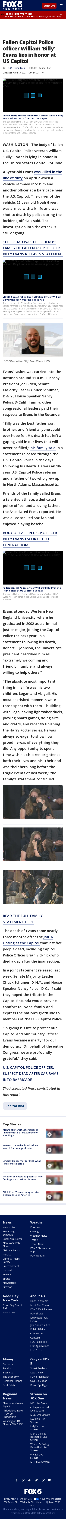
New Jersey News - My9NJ (13, 1405)
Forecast (35, 1227)
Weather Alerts (38, 1235)
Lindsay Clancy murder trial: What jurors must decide (22, 1162)
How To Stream (39, 1301)
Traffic (34, 1239)
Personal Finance (12, 1381)
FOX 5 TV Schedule (41, 1309)
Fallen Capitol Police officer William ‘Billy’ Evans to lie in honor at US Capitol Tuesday (32, 589)
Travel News (37, 1244)
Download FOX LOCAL (39, 1319)
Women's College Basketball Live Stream (40, 1447)
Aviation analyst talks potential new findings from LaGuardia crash (23, 1178)
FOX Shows (36, 1313)
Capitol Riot (45, 67)
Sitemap (7, 1287)
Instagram (23, 1480)
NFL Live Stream (39, 1403)
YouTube (36, 1480)
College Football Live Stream (39, 1409)
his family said (43, 447)
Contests (35, 1337)
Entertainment (11, 1266)
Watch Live (49, 6)
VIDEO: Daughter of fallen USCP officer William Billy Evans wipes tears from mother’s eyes (33, 117)
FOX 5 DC (32, 67)
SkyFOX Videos (38, 1381)
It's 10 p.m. (36, 1350)
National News (11, 1250)
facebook (16, 1480)
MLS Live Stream (40, 1461)
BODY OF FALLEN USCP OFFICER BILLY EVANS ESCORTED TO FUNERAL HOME (30, 538)
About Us (37, 1296)
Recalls (7, 1368)
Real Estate (9, 1385)
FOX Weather (37, 1255)
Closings (35, 1231)
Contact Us (36, 1333)
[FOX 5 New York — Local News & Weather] (13, 5)
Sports (6, 1278)
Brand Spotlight (39, 1385)
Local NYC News (12, 1238)
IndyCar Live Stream (37, 1428)
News (7, 1222)
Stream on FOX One (38, 1396)
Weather (37, 1222)
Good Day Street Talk (12, 1306)
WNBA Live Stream (36, 1456)
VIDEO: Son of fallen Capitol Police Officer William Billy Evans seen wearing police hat (32, 298)
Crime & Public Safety (11, 1260)
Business (8, 1372)
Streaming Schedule (8, 1233)
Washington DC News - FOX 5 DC (13, 1422)
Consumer (9, 1364)
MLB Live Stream (40, 1414)
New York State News (12, 1244)
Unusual (7, 1270)
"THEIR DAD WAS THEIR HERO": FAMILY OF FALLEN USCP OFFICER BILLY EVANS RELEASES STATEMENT (33, 247)
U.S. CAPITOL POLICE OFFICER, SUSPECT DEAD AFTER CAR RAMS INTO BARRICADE (30, 1073)
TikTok (30, 1480)
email (50, 1480)
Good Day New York (10, 1298)
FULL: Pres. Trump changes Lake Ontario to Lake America (21, 1193)
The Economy (11, 1376)
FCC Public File (38, 1341)
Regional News (10, 1396)
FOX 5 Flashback (39, 1376)
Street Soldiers (38, 1368)
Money (8, 1359)
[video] (54, 1133)
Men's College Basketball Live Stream (38, 1437)
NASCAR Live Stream (37, 1420)
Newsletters (10, 1282)
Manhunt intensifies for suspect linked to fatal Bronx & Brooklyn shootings (20, 1132)
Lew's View (36, 1372)
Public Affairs (37, 1329)
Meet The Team (39, 1305)
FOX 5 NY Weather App (41, 1250)
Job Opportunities (40, 1325)
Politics (7, 1254)
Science (7, 1274)
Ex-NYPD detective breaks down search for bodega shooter (21, 1147)
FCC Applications (39, 1346)
